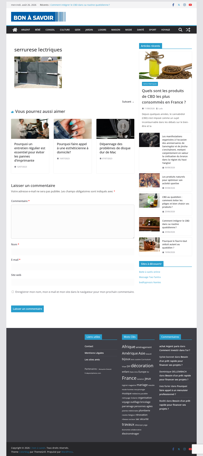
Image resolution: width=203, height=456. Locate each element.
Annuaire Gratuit (105, 369)
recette (125, 415)
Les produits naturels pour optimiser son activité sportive (173, 180)
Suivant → (128, 101)
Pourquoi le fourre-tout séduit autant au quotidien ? (174, 244)
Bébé (37, 29)
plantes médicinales (130, 411)
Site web (16, 275)
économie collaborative (131, 430)
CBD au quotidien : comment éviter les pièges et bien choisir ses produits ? (175, 201)
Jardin (89, 29)
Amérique (130, 353)
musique (126, 393)
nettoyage (126, 398)
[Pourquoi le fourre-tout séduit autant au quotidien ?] (149, 246)
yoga (145, 425)
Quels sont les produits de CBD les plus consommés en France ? (164, 96)
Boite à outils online (149, 271)
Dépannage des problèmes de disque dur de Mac (115, 148)
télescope (139, 425)
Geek (77, 29)
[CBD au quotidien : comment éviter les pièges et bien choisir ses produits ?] (149, 204)
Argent (25, 29)
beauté (148, 354)
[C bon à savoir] (15, 30)
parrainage (128, 406)
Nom (15, 244)
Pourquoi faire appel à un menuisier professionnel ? (173, 390)
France (129, 378)
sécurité (144, 419)
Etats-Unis (134, 372)
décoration (142, 365)
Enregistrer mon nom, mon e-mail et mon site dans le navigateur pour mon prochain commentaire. (74, 292)
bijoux (126, 359)
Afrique (128, 346)
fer (148, 372)
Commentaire (20, 201)
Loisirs (102, 29)
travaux (128, 424)
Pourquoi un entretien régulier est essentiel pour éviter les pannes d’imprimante (29, 152)
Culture (65, 29)
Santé (140, 29)
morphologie (139, 389)
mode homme (128, 389)
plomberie (144, 410)
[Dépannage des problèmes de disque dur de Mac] (115, 121)
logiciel (125, 385)
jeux (148, 378)
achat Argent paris (169, 346)
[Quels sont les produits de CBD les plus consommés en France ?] (165, 65)
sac (137, 419)
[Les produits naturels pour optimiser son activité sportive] (149, 182)
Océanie (134, 398)
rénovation (141, 414)
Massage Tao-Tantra (150, 277)
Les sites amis (92, 359)
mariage (142, 385)
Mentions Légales (94, 352)
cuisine (138, 359)
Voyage (165, 29)
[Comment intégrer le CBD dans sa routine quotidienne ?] (149, 226)
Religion (131, 415)
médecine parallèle (140, 394)
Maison (115, 29)
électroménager (130, 433)
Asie (141, 353)
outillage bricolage (140, 401)
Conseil (50, 29)
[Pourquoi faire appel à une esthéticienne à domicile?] (73, 121)
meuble (151, 385)
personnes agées (143, 406)
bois (132, 359)
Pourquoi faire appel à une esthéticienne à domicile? (72, 148)
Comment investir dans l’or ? (174, 350)
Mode (128, 29)
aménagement (144, 347)
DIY (128, 366)
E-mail (15, 259)
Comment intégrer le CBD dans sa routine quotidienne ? (80, 4)
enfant (125, 371)
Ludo (160, 108)
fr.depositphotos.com (93, 373)
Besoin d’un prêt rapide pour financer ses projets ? (173, 360)
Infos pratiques (150, 84)
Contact (89, 346)
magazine (132, 385)
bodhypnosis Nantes (150, 282)
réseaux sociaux (128, 419)
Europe (142, 371)
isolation (140, 379)
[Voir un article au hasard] (188, 30)
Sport (152, 29)
